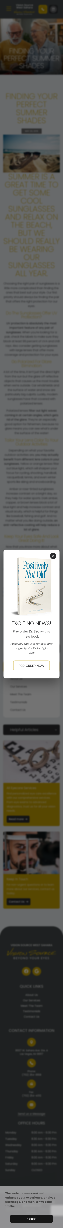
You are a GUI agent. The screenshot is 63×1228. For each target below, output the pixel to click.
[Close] (53, 556)
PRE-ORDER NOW (31, 666)
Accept (32, 1219)
